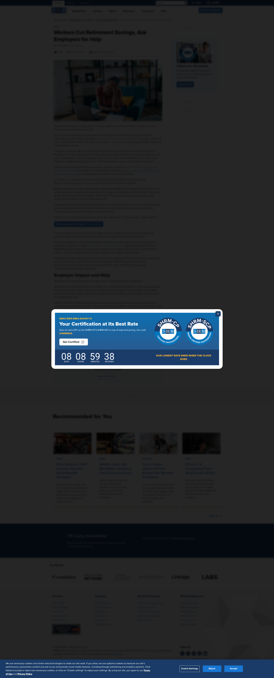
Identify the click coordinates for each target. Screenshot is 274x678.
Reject (212, 668)
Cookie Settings (189, 668)
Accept (233, 668)
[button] (73, 342)
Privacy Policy (25, 673)
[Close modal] (218, 313)
